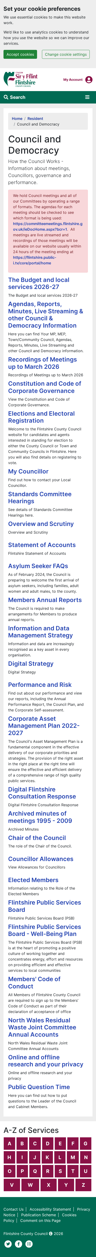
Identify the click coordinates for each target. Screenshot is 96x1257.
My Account (72, 79)
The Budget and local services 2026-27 (38, 283)
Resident (35, 118)
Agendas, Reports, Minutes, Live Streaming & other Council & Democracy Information (45, 314)
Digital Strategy (31, 663)
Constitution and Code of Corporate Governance (44, 387)
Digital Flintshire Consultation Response (42, 793)
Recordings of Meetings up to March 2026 (42, 363)
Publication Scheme (38, 1215)
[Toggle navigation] (87, 97)
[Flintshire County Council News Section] (29, 1243)
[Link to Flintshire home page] (20, 79)
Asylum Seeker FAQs (38, 565)
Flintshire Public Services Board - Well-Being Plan (44, 930)
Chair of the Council (37, 837)
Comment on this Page (40, 1220)
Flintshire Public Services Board (44, 906)
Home (17, 118)
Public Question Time (39, 1087)
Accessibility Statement (50, 1209)
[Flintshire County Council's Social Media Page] (19, 1243)
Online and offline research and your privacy (45, 1061)
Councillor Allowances (40, 858)
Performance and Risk (40, 684)
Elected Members (33, 880)
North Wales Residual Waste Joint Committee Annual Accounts (42, 1027)
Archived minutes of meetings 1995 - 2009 (40, 817)
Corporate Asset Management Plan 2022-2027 (44, 725)
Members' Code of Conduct (34, 982)
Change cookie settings (66, 54)
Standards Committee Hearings (40, 497)
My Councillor (28, 471)
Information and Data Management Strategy (40, 632)
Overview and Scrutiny (41, 523)
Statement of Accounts (42, 544)
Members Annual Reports (45, 599)
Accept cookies (20, 54)
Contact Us (13, 1209)
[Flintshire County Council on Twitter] (8, 1243)
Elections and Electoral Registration (41, 417)
